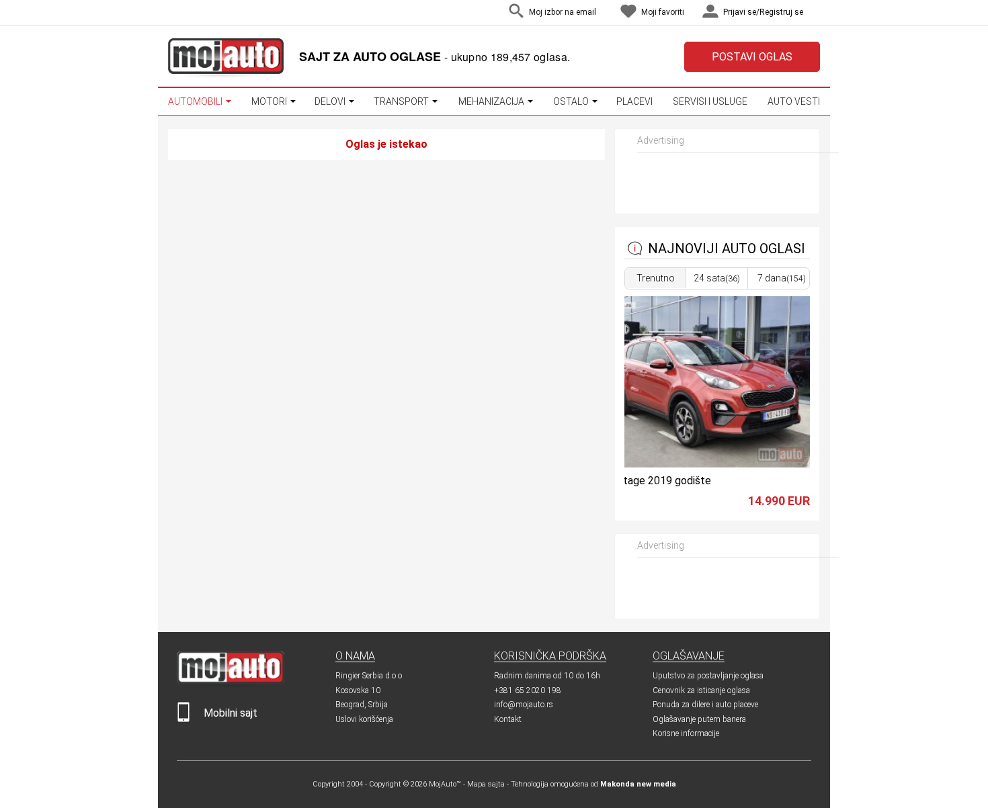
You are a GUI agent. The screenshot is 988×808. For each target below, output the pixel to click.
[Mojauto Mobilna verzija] (183, 719)
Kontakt (508, 719)
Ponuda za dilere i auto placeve (705, 704)
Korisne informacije (686, 733)
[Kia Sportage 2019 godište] (695, 463)
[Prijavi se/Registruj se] (816, 13)
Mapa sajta (486, 784)
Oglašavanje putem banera (699, 719)
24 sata (717, 278)
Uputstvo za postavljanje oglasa (708, 675)
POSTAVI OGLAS (752, 56)
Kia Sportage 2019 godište (647, 480)
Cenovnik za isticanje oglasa (701, 690)
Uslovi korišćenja (364, 719)
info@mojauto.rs (523, 704)
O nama (355, 655)
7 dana (781, 278)
